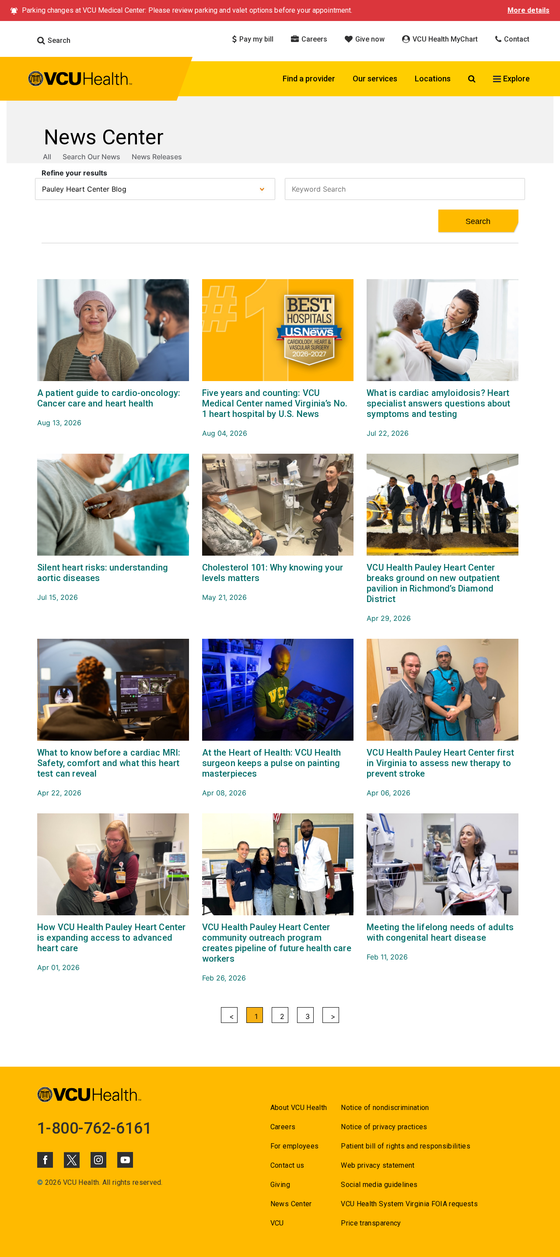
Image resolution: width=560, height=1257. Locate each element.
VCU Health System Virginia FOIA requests (409, 1204)
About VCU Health (298, 1107)
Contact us (287, 1165)
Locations (433, 78)
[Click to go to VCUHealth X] (72, 1160)
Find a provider (309, 78)
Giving (280, 1184)
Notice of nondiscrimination (385, 1107)
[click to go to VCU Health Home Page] (80, 80)
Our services (375, 78)
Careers (313, 39)
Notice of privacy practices (384, 1127)
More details (529, 10)
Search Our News (91, 156)
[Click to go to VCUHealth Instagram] (98, 1160)
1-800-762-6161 (94, 1128)
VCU (277, 1223)
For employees (294, 1146)
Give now (369, 39)
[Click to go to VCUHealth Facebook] (45, 1160)
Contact (515, 39)
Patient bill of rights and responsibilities (405, 1146)
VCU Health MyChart (444, 39)
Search (58, 40)
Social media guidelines (379, 1184)
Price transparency (371, 1223)
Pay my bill (255, 39)
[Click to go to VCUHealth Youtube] (125, 1160)
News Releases (157, 156)
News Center (291, 1204)
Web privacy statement (377, 1165)
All (47, 156)
